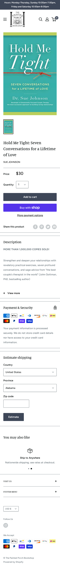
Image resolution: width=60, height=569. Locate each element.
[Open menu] (5, 19)
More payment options (30, 215)
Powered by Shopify (13, 562)
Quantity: (8, 184)
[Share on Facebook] (35, 226)
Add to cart (30, 196)
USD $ (8, 509)
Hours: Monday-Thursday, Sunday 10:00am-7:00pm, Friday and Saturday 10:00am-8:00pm (30, 4)
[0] (54, 19)
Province (8, 380)
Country (7, 364)
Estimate (13, 416)
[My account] (47, 19)
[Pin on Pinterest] (41, 226)
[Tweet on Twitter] (48, 226)
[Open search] (40, 19)
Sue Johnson (11, 162)
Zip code (8, 396)
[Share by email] (54, 226)
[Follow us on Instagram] (5, 525)
